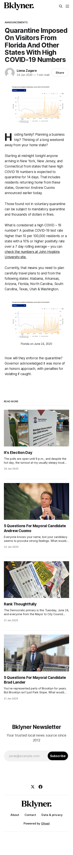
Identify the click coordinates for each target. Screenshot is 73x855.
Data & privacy (52, 815)
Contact (30, 815)
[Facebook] (40, 787)
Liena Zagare (27, 71)
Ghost (45, 823)
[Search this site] (61, 6)
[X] (33, 787)
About (15, 815)
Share (60, 72)
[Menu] (67, 6)
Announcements (16, 22)
